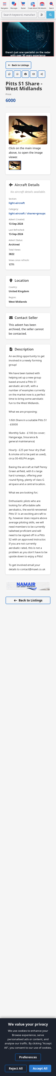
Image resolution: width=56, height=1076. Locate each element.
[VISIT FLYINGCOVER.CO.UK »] (28, 39)
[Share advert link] (41, 74)
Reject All (16, 1068)
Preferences (28, 1057)
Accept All (40, 1068)
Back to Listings (20, 65)
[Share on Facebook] (25, 74)
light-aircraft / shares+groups (27, 213)
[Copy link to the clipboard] (9, 74)
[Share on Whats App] (17, 74)
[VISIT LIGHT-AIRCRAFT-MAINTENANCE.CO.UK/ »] (28, 586)
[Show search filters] (41, 15)
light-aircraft (17, 203)
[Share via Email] (33, 74)
